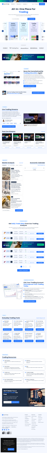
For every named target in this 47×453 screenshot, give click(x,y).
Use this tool (29, 329)
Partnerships (40, 417)
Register (36, 4)
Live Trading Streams (27, 421)
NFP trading (33, 429)
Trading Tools (34, 423)
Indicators (33, 420)
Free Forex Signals (28, 424)
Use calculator (7, 329)
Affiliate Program (41, 422)
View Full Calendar (41, 165)
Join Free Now (19, 210)
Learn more (40, 1)
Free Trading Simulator (34, 427)
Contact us (40, 419)
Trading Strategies (34, 425)
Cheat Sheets (34, 422)
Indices (20, 165)
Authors (39, 420)
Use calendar (40, 340)
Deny (5, 449)
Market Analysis (34, 416)
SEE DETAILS (32, 233)
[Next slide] (43, 31)
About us (39, 416)
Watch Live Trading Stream (9, 126)
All (8, 165)
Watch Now (7, 147)
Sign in (33, 4)
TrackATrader (27, 425)
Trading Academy (28, 416)
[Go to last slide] (3, 31)
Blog (32, 417)
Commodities (12, 165)
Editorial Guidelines (5, 427)
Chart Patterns (34, 419)
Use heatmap (40, 329)
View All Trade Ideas (23, 270)
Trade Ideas (27, 422)
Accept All (11, 449)
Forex (17, 165)
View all (42, 131)
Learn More (40, 57)
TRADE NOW (40, 233)
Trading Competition (27, 418)
